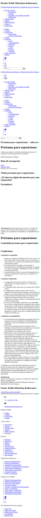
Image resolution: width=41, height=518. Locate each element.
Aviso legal (8, 509)
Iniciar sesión (8, 26)
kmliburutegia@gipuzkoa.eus (13, 406)
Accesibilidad (9, 514)
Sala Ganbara (9, 455)
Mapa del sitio (9, 515)
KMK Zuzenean (9, 22)
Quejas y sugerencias (11, 473)
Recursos (11, 49)
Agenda (7, 37)
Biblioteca (8, 439)
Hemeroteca (8, 441)
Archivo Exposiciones (15, 36)
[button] (6, 65)
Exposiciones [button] (9, 32)
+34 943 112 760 (12, 400)
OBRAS (7, 55)
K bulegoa (8, 433)
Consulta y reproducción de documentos (17, 467)
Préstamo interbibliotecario (13, 461)
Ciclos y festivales (10, 53)
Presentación (12, 12)
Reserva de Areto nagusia (12, 483)
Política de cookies (10, 510)
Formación (11, 44)
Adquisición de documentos (13, 465)
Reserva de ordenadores (12, 463)
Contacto (7, 24)
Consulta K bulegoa (11, 472)
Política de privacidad (11, 512)
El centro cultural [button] (10, 10)
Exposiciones (12, 34)
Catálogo (7, 31)
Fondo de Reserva (10, 448)
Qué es (10, 41)
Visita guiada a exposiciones (13, 470)
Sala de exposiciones (11, 453)
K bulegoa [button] (8, 39)
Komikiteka (8, 450)
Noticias (7, 20)
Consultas (11, 51)
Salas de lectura (9, 446)
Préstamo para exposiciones (13, 480)
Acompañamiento (13, 43)
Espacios (11, 14)
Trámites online (9, 19)
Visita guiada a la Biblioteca (13, 468)
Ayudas (10, 48)
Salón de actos (9, 451)
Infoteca (7, 443)
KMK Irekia (12, 17)
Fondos (7, 29)
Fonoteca (7, 445)
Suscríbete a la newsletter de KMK (18, 15)
